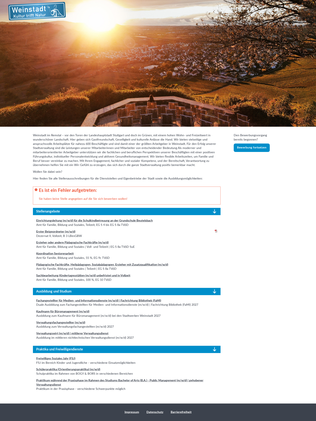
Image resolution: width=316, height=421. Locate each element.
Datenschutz (154, 412)
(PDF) (216, 231)
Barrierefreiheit (181, 412)
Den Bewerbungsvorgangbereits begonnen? (250, 141)
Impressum (132, 412)
